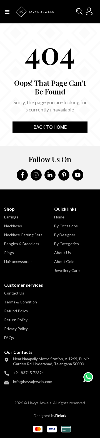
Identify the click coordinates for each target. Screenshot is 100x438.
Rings (9, 252)
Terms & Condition (20, 302)
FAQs (9, 337)
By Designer (64, 234)
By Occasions (66, 225)
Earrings (11, 217)
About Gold (64, 261)
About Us (62, 252)
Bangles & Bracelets (21, 243)
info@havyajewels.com (32, 381)
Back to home (50, 127)
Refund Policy (16, 310)
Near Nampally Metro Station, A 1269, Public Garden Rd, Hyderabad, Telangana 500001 (51, 361)
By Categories (66, 243)
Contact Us (14, 293)
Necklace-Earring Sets (23, 234)
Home (59, 217)
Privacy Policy (16, 328)
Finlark (60, 415)
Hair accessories (18, 261)
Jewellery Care (67, 270)
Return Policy (16, 319)
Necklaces (13, 225)
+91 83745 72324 (28, 372)
